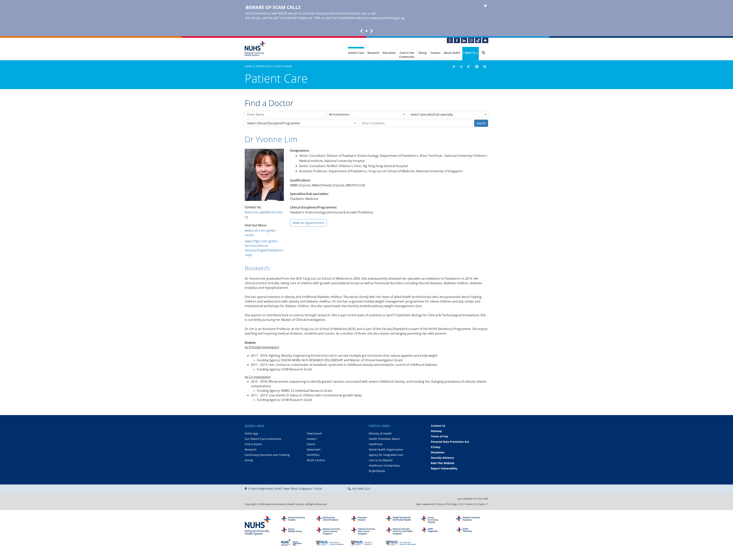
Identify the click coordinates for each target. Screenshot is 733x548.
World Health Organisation (386, 449)
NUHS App (251, 433)
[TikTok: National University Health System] (478, 40)
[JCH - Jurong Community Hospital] (436, 519)
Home (248, 66)
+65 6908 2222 (361, 488)
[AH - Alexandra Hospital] (366, 519)
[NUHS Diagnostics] (436, 531)
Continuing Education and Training (267, 455)
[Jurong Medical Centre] (296, 531)
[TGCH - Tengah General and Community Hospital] (401, 519)
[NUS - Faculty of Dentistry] (366, 542)
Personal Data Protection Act (450, 441)
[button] (477, 66)
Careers (435, 53)
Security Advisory (442, 457)
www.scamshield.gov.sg (387, 18)
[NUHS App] (450, 40)
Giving (422, 53)
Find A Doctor (253, 444)
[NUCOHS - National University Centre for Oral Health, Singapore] (401, 531)
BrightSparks (377, 471)
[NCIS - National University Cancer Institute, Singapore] (331, 531)
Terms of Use (439, 436)
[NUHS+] (485, 40)
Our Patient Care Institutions (263, 439)
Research (373, 53)
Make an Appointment (308, 223)
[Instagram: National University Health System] (471, 40)
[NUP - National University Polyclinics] (471, 519)
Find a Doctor (283, 66)
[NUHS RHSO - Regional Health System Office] (296, 542)
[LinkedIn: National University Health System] (464, 40)
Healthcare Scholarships (384, 465)
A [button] (454, 66)
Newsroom (313, 449)
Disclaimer (438, 452)
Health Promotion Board (384, 439)
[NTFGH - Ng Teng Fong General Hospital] (331, 519)
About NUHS (452, 53)
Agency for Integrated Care (386, 455)
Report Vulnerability (444, 468)
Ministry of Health (380, 433)
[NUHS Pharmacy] (471, 531)
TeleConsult (314, 433)
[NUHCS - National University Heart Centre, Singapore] (366, 531)
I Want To (469, 53)
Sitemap (436, 431)
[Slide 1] (366, 31)
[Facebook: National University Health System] (457, 40)
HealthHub (376, 444)
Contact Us (438, 425)
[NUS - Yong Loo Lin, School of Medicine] (331, 542)
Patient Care (356, 53)
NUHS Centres (316, 460)
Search (481, 123)
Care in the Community (406, 55)
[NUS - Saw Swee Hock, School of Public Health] (401, 542)
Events (311, 444)
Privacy (435, 447)
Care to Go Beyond (380, 460)
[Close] (485, 6)
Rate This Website (442, 463)
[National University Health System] (255, 48)
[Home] (258, 526)
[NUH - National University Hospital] (296, 519)
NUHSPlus (313, 455)
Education (389, 53)
